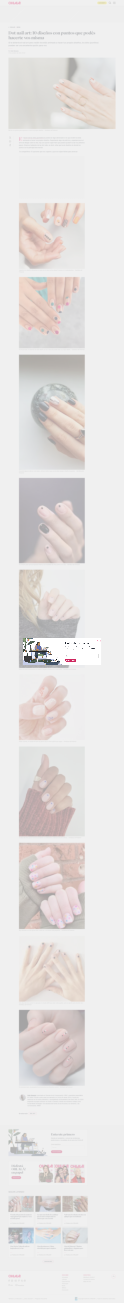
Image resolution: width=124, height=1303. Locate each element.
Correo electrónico (70, 653)
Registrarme (70, 660)
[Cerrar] (99, 640)
